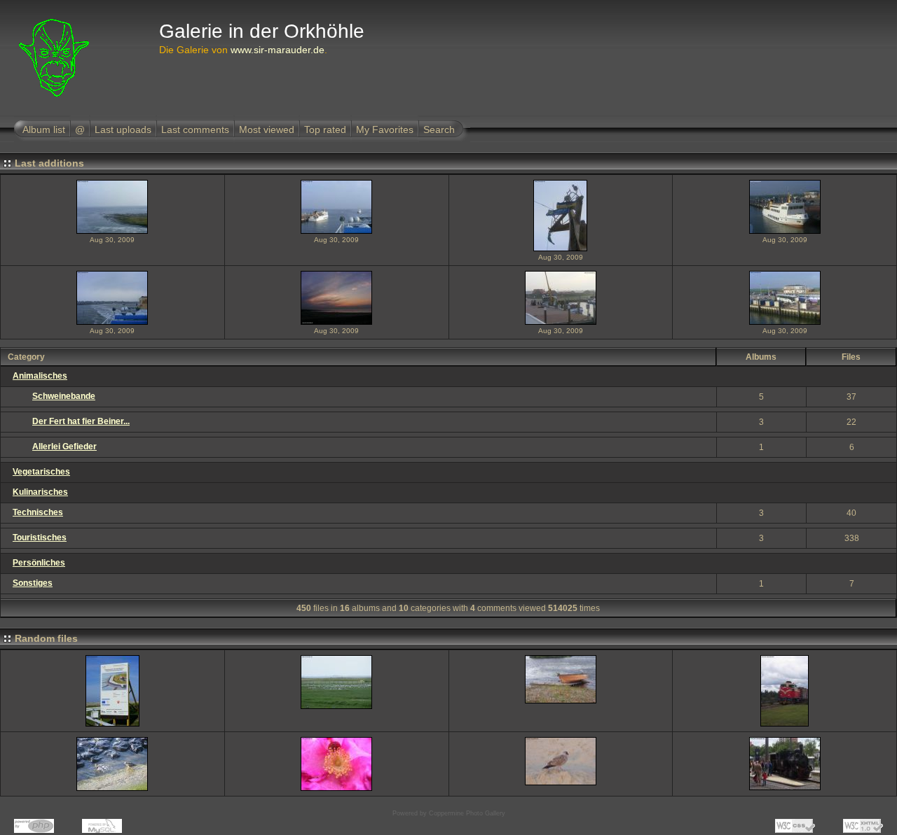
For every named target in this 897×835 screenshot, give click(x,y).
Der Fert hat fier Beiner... (81, 421)
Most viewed (266, 129)
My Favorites (384, 129)
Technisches (38, 512)
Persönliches (39, 563)
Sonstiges (33, 583)
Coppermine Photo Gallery (467, 813)
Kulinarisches (40, 492)
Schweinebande (63, 396)
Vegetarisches (41, 472)
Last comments (195, 129)
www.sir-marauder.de (277, 49)
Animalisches (40, 376)
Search (439, 129)
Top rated (325, 129)
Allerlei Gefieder (64, 446)
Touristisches (40, 537)
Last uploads (123, 129)
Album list (43, 129)
